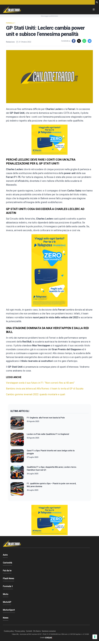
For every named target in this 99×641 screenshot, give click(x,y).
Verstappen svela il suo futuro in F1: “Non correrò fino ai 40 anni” (40, 382)
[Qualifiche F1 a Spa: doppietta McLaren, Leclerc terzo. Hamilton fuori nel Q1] (17, 472)
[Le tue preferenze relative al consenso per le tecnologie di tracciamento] (94, 636)
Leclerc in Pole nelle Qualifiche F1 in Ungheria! (48, 434)
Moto (5, 594)
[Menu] (93, 9)
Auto (5, 555)
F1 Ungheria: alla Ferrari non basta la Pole (46, 417)
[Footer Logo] (46, 544)
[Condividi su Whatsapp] (84, 41)
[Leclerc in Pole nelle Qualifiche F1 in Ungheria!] (17, 439)
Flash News (8, 578)
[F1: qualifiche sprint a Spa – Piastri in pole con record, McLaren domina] (17, 489)
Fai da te (7, 570)
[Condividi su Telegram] (90, 41)
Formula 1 (10, 23)
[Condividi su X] (79, 41)
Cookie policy (9, 631)
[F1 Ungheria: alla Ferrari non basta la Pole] (17, 423)
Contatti (29, 631)
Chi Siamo (37, 631)
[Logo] (12, 9)
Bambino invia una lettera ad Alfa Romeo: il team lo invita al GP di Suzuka (44, 388)
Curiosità (7, 562)
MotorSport (9, 610)
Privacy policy (20, 631)
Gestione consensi (49, 631)
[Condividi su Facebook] (74, 41)
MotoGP (7, 602)
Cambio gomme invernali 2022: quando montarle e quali (35, 394)
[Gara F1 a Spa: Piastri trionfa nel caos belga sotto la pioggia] (17, 456)
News (5, 617)
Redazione (10, 42)
